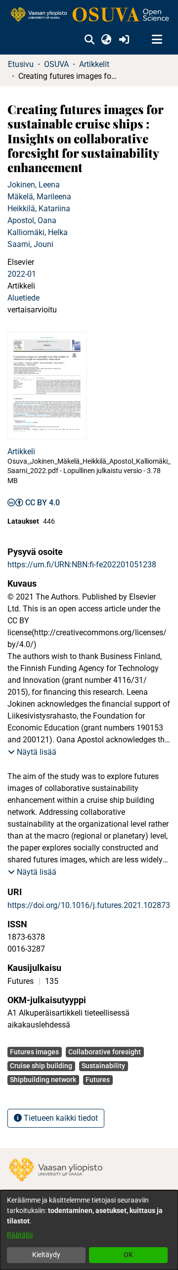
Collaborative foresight (104, 1052)
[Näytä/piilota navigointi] (157, 39)
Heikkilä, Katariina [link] (38, 208)
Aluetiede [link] (23, 297)
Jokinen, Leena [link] (33, 184)
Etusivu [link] (21, 64)
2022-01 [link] (21, 274)
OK (128, 1255)
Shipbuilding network (43, 1080)
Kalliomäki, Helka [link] (37, 232)
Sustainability (103, 1066)
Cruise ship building (41, 1066)
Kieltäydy (46, 1255)
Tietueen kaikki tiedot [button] (60, 1118)
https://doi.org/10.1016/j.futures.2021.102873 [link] (88, 905)
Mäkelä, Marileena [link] (39, 196)
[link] (89, 15)
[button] (89, 40)
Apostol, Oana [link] (31, 220)
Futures (98, 1080)
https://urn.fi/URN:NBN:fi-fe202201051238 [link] (81, 564)
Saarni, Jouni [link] (30, 244)
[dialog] (89, 1230)
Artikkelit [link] (94, 64)
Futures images (34, 1052)
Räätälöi (20, 1235)
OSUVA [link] (56, 64)
